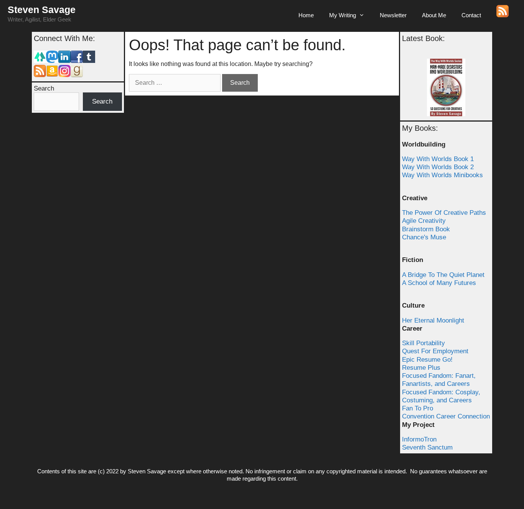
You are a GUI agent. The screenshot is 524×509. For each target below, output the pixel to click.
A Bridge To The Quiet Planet (443, 274)
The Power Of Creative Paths (444, 212)
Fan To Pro (417, 408)
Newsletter (393, 15)
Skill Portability (423, 343)
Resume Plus (421, 367)
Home (306, 15)
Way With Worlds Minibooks (442, 175)
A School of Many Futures (439, 283)
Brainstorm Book (426, 229)
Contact (471, 15)
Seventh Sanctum (427, 447)
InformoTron (419, 439)
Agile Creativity (424, 220)
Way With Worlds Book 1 (438, 159)
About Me (434, 15)
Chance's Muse (424, 237)
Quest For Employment (435, 351)
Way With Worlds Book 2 (438, 167)
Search (44, 88)
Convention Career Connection (446, 416)
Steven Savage (42, 9)
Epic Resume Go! (427, 359)
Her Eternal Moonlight (433, 320)
